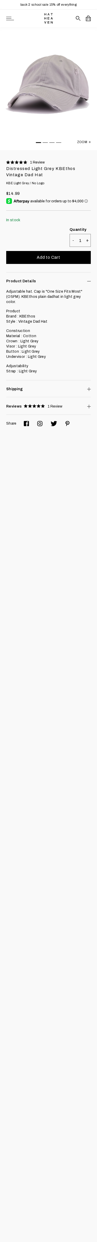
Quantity (78, 230)
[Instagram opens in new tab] (39, 423)
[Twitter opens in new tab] (54, 423)
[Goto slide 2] (45, 142)
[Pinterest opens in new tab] (67, 423)
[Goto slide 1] (38, 142)
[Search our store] (78, 18)
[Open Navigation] (10, 18)
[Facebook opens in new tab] (26, 423)
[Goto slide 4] (58, 142)
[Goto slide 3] (52, 142)
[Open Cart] (88, 18)
